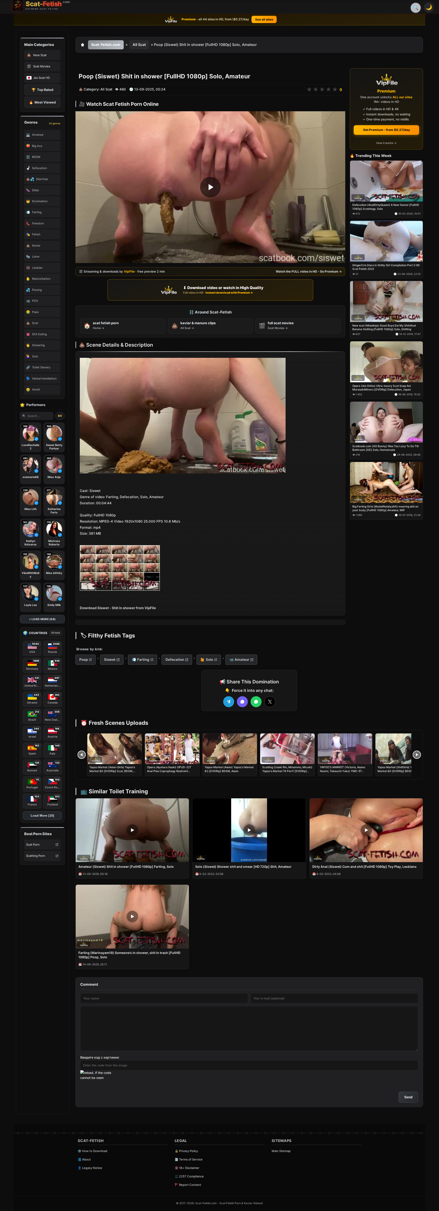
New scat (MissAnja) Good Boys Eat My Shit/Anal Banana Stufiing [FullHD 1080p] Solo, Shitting (384, 327)
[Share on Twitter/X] (269, 701)
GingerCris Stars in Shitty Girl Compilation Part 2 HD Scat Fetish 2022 (386, 267)
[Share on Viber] (242, 701)
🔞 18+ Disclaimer (187, 1168)
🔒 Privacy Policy (186, 1151)
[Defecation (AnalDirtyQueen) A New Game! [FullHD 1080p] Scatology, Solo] (386, 181)
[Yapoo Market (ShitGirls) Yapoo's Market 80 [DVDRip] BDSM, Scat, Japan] (402, 748)
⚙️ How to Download (92, 1151)
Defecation (175, 659)
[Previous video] (82, 755)
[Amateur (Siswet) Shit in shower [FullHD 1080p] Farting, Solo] (132, 830)
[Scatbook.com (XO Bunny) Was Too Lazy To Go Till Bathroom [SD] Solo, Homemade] (386, 422)
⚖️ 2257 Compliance (189, 1176)
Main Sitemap (281, 1151)
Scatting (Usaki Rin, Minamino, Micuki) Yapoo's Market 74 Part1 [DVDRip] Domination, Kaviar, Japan (287, 770)
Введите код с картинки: (99, 1057)
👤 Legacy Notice (90, 1168)
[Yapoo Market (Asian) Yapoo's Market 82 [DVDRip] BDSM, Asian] (230, 748)
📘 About (84, 1159)
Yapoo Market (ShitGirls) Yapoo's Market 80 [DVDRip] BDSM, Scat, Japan (399, 770)
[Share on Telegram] (228, 701)
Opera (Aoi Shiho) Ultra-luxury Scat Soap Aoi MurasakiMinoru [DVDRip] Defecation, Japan (381, 387)
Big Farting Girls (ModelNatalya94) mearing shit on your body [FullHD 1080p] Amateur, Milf (385, 508)
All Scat (139, 44)
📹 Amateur (239, 659)
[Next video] (417, 755)
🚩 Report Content (188, 1185)
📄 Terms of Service (189, 1159)
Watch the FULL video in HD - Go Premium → (309, 271)
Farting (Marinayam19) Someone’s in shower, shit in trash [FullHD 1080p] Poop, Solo (129, 955)
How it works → (386, 143)
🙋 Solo (207, 659)
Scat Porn (33, 844)
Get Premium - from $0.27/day (386, 130)
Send (408, 1097)
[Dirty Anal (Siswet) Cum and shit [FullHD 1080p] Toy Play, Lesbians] (366, 830)
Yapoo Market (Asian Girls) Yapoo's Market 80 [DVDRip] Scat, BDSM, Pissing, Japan (112, 770)
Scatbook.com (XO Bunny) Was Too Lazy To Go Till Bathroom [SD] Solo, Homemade (385, 447)
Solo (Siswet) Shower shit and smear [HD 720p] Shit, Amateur (243, 866)
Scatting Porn (35, 856)
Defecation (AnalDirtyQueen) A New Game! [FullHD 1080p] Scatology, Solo (385, 206)
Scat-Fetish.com (105, 44)
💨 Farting (140, 659)
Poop (83, 659)
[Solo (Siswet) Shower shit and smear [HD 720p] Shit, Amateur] (249, 830)
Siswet (109, 659)
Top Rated (42, 90)
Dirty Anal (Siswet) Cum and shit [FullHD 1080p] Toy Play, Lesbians (364, 866)
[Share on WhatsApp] (256, 701)
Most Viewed (42, 102)
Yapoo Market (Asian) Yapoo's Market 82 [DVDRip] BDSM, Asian (229, 769)
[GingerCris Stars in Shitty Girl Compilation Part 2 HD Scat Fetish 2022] (386, 241)
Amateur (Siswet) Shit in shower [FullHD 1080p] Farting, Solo (126, 866)
